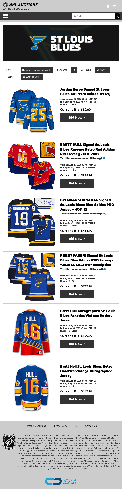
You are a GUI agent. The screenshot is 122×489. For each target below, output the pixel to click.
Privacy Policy (60, 425)
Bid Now (75, 117)
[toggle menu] (5, 15)
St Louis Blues (30, 76)
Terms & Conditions (35, 425)
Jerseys (101, 69)
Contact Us (91, 425)
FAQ (76, 425)
